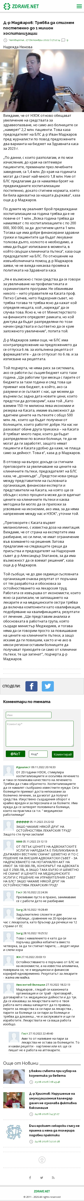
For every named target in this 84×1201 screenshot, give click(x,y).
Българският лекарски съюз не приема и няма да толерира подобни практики (54, 1130)
